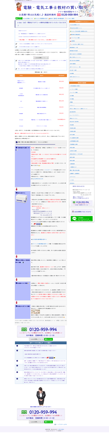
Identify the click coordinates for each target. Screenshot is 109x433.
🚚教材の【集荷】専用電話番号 (56, 18)
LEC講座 (72, 95)
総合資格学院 (73, 112)
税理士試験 (72, 157)
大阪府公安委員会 (61, 429)
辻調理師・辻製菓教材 (74, 173)
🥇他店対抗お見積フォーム (76, 28)
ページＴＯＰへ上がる (61, 424)
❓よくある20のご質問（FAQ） (77, 44)
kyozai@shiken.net (37, 178)
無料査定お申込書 (73, 50)
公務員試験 (72, 163)
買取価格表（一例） (74, 47)
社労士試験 (72, 134)
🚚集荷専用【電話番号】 (75, 34)
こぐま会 (72, 180)
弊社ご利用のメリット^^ (75, 57)
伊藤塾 (71, 102)
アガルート (72, 105)
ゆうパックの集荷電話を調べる (40, 244)
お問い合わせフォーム (74, 76)
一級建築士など (73, 167)
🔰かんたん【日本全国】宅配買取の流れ (78, 31)
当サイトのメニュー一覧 (75, 67)
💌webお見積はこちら (75, 24)
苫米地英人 (72, 183)
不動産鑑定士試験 (73, 144)
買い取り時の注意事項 (74, 60)
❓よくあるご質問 (69, 18)
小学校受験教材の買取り (75, 86)
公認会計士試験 (73, 150)
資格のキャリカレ (73, 118)
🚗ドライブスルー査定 (75, 37)
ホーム (71, 80)
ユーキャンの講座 (73, 89)
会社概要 (72, 73)
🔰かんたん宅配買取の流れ (41, 18)
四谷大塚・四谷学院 (74, 121)
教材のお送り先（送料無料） (76, 54)
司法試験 (72, 125)
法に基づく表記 (73, 70)
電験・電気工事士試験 (74, 170)
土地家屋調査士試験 (74, 141)
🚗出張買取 (72, 41)
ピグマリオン (73, 176)
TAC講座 (72, 99)
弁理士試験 (72, 147)
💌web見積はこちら (28, 18)
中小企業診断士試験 (74, 137)
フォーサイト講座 (73, 92)
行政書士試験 (73, 131)
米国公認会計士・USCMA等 (76, 154)
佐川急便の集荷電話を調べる (39, 239)
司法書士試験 (73, 128)
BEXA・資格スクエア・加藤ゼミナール (78, 108)
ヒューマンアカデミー (74, 115)
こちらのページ (48, 170)
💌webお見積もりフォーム (41, 57)
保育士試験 (72, 160)
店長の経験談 (73, 63)
